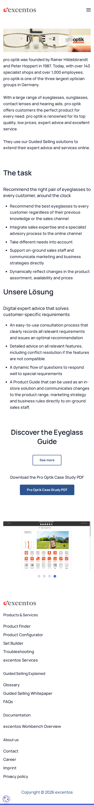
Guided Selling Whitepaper (27, 693)
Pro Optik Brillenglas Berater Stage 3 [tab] (44, 576)
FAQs (8, 701)
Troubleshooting (18, 651)
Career (9, 759)
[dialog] (6, 799)
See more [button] (47, 460)
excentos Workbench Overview (32, 726)
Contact (10, 751)
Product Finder (17, 626)
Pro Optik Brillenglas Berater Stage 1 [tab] (39, 576)
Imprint (9, 767)
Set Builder (13, 643)
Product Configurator (23, 634)
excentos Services (20, 660)
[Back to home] (19, 10)
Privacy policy (15, 776)
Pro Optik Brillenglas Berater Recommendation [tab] (55, 576)
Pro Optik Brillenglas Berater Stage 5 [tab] (49, 576)
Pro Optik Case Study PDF (47, 489)
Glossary (11, 684)
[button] (88, 10)
